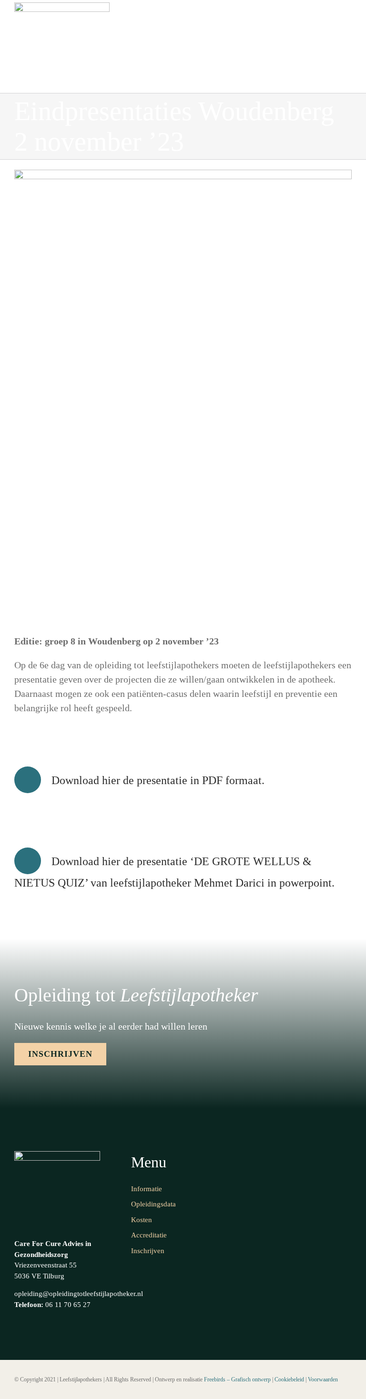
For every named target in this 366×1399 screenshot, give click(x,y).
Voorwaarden (323, 1379)
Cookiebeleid (289, 1379)
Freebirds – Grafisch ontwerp (237, 1379)
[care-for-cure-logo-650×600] (62, 7)
